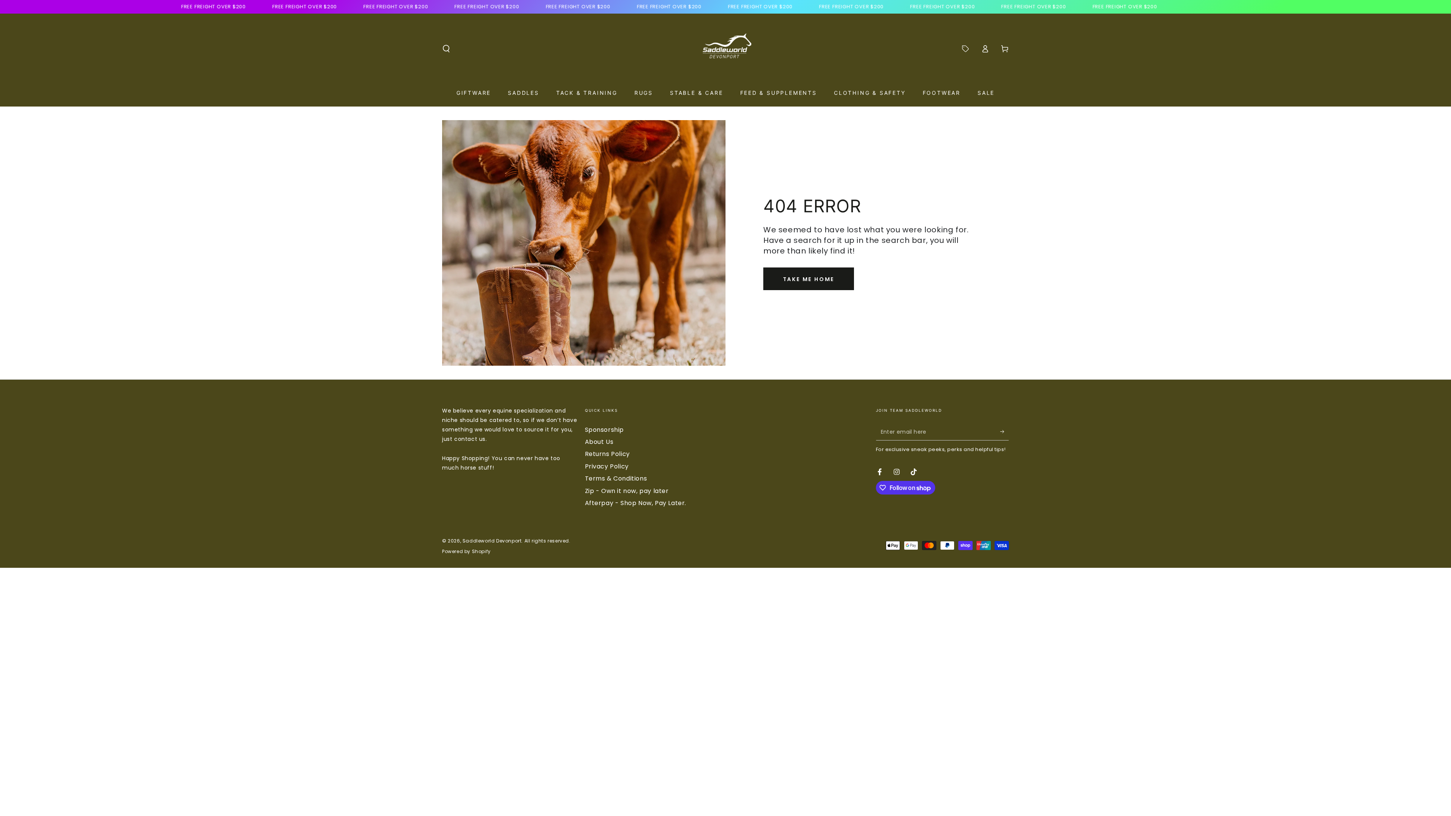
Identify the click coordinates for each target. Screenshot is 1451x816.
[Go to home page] (725, 48)
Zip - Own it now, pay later (627, 491)
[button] (446, 48)
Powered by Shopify (466, 552)
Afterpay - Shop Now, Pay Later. (636, 503)
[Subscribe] (1004, 431)
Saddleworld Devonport (492, 541)
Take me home (809, 279)
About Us (599, 441)
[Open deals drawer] (965, 48)
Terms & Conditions (616, 478)
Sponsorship (604, 429)
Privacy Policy (607, 466)
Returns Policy (607, 454)
